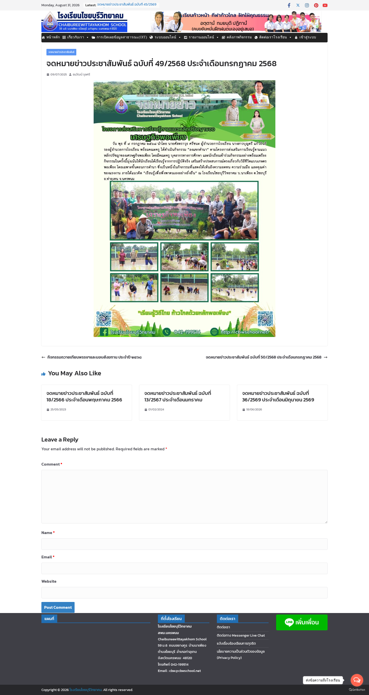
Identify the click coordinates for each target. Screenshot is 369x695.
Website (48, 581)
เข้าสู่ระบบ (307, 37)
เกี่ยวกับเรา (75, 37)
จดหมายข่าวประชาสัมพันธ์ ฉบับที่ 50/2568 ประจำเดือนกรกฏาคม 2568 (264, 357)
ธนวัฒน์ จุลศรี (81, 74)
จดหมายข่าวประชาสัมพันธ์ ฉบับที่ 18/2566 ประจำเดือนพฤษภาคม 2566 (84, 396)
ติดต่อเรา (223, 627)
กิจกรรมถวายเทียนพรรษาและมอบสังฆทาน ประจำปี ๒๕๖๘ (94, 357)
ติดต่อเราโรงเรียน (273, 37)
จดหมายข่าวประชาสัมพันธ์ (61, 52)
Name (48, 533)
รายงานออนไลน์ (201, 37)
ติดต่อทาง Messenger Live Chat (241, 635)
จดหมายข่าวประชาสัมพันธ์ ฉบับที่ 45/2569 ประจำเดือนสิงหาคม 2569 (126, 8)
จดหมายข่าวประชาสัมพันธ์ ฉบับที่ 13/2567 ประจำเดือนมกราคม (177, 396)
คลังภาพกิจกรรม (239, 37)
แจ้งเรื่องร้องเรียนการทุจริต (236, 643)
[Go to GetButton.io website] (357, 689)
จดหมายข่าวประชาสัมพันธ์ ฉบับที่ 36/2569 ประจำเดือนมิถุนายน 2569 (278, 396)
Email (47, 557)
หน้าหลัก (53, 37)
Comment (51, 464)
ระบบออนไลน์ (165, 37)
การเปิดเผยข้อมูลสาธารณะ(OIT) (122, 37)
